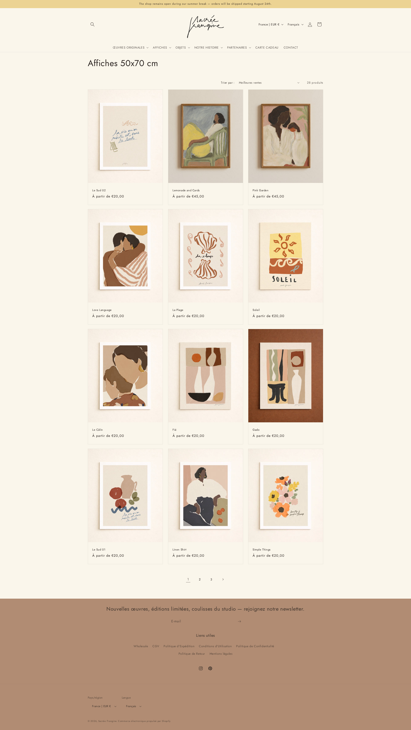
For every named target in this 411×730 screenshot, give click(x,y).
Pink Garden (261, 190)
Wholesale (141, 646)
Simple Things (262, 549)
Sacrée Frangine (107, 721)
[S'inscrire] (239, 621)
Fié (175, 430)
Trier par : (227, 82)
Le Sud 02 (99, 190)
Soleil (256, 310)
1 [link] (188, 579)
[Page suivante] (223, 579)
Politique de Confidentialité (255, 646)
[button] (92, 24)
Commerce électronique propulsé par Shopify (144, 721)
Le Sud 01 (98, 549)
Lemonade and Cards (186, 190)
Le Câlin (97, 430)
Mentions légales (221, 653)
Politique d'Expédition (179, 646)
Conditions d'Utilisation (215, 646)
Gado (256, 430)
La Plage (178, 310)
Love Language (102, 310)
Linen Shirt (179, 549)
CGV (155, 646)
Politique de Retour (192, 653)
